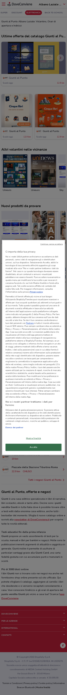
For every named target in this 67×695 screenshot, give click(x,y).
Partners (30, 323)
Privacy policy (36, 292)
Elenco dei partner (14, 427)
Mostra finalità (33, 438)
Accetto (33, 447)
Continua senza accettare (51, 244)
